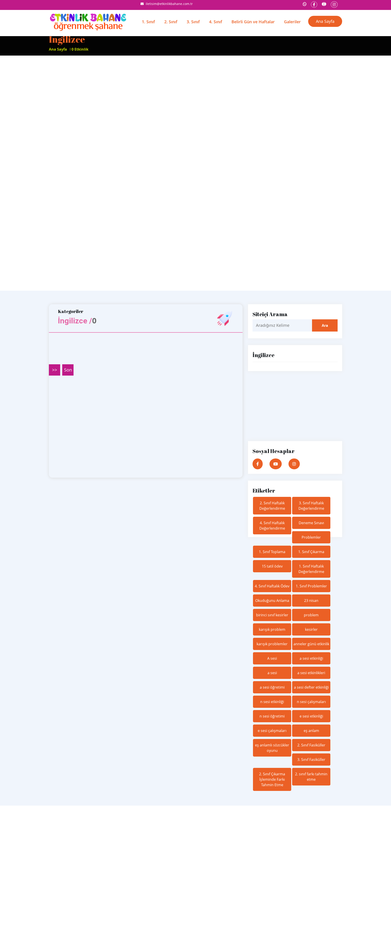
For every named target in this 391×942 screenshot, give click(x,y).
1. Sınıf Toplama (272, 551)
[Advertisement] (195, 89)
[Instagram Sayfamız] (334, 4)
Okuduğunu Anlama (272, 600)
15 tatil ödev (272, 566)
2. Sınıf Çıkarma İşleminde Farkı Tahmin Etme (272, 779)
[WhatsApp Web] (304, 4)
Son (68, 370)
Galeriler (292, 21)
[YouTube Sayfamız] (324, 4)
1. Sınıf (148, 21)
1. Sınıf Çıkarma (311, 551)
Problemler (311, 537)
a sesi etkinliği (311, 658)
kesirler (311, 629)
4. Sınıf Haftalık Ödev (272, 586)
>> (54, 370)
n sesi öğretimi (272, 716)
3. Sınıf (193, 21)
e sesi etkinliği (311, 716)
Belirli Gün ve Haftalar (253, 21)
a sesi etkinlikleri (311, 672)
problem (311, 614)
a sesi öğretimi (272, 687)
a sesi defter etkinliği (311, 687)
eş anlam (311, 730)
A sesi (272, 658)
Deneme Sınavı (311, 522)
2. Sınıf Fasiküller (311, 745)
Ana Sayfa (325, 21)
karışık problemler (272, 643)
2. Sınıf (170, 21)
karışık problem (272, 629)
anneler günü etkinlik (311, 643)
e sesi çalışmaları (272, 730)
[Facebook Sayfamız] (314, 4)
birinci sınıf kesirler (272, 614)
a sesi (272, 672)
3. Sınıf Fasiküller (311, 759)
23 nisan (311, 600)
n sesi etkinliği (272, 701)
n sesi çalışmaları (311, 701)
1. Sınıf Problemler (311, 586)
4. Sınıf (215, 21)
